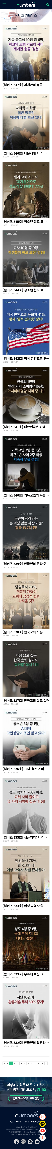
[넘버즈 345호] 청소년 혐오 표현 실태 (26, 221)
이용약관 (26, 1121)
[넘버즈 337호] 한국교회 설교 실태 (26, 700)
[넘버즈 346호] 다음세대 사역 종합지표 (26, 153)
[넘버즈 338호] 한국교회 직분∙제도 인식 (26, 632)
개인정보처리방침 (15, 1121)
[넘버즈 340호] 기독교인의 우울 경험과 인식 (26, 495)
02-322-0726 (16, 1132)
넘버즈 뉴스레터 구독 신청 (26, 1098)
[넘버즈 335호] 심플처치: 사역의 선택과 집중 (26, 837)
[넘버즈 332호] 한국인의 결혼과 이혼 (26, 1042)
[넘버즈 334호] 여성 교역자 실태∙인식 (26, 906)
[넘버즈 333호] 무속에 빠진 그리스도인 (26, 974)
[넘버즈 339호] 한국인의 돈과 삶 (24, 564)
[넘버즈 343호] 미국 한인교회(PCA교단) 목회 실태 (26, 358)
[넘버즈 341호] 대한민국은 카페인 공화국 (26, 427)
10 (42, 1063)
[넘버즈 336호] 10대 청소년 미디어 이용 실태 (26, 769)
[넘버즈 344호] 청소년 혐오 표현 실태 (26, 290)
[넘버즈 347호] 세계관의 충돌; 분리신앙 (26, 85)
